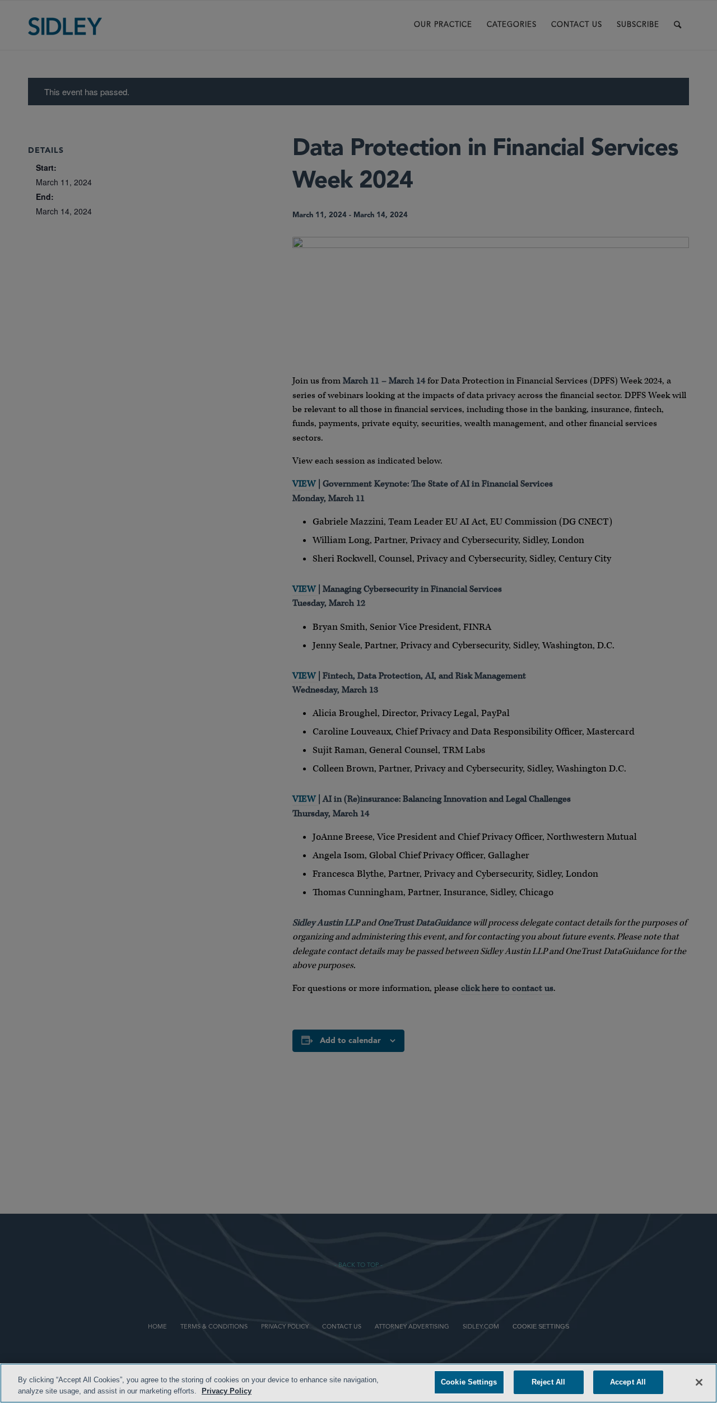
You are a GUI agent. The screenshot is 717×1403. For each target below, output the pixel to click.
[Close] (699, 1382)
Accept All (628, 1382)
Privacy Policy (227, 1391)
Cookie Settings (469, 1382)
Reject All (548, 1382)
